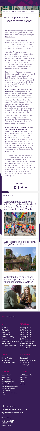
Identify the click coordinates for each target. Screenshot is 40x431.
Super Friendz (10, 37)
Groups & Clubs (7, 379)
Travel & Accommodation (10, 386)
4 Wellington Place (26, 334)
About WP (5, 327)
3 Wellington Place (26, 332)
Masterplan (5, 330)
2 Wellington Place (26, 330)
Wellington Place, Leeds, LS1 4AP (16, 409)
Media (22, 381)
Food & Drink (6, 377)
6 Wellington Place (26, 339)
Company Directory (8, 362)
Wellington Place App (9, 345)
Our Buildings (24, 365)
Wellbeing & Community (28, 360)
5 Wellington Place (26, 336)
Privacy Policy (6, 425)
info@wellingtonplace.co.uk (14, 413)
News (31, 11)
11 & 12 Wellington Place (28, 345)
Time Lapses (6, 334)
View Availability (25, 348)
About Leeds (6, 339)
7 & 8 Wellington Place (27, 341)
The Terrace (6, 390)
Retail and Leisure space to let (10, 393)
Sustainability (24, 358)
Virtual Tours (6, 332)
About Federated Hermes (10, 341)
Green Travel (24, 362)
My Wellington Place (26, 375)
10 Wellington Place (26, 343)
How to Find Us (7, 358)
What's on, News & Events (16, 11)
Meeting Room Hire (8, 381)
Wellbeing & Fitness (8, 388)
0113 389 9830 (10, 406)
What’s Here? (6, 375)
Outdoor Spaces (7, 384)
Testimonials (6, 343)
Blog (21, 379)
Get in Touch (6, 360)
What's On (23, 377)
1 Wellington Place (26, 327)
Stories (22, 384)
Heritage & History (8, 336)
